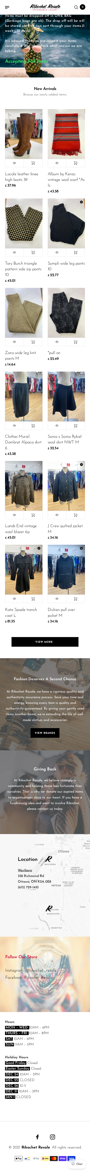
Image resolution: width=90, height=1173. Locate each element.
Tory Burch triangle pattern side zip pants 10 (23, 269)
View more (45, 642)
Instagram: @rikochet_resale (31, 970)
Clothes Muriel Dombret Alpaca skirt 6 (23, 442)
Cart (83, 7)
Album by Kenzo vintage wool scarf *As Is (66, 180)
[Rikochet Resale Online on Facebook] (37, 1137)
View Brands (45, 733)
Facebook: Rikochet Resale (29, 978)
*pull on (54, 353)
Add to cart (33, 163)
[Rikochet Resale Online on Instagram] (52, 1137)
